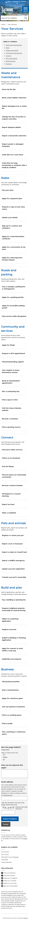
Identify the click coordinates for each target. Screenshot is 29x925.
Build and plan (10, 61)
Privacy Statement (6, 862)
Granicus (26, 918)
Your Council (5, 854)
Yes (4, 755)
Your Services (5, 852)
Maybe (5, 757)
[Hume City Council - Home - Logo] (7, 9)
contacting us (7, 795)
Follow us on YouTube (10, 883)
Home (3, 24)
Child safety (4, 860)
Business (9, 64)
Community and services (14, 53)
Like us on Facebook (9, 873)
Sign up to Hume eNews (11, 886)
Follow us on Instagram (10, 878)
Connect (8, 56)
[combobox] (16, 2)
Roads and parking (12, 50)
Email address (7, 782)
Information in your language (9, 857)
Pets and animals (11, 58)
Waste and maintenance (14, 45)
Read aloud (18, 808)
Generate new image (21, 806)
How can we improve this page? (12, 766)
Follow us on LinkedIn (10, 881)
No (4, 760)
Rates (8, 48)
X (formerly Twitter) (9, 875)
